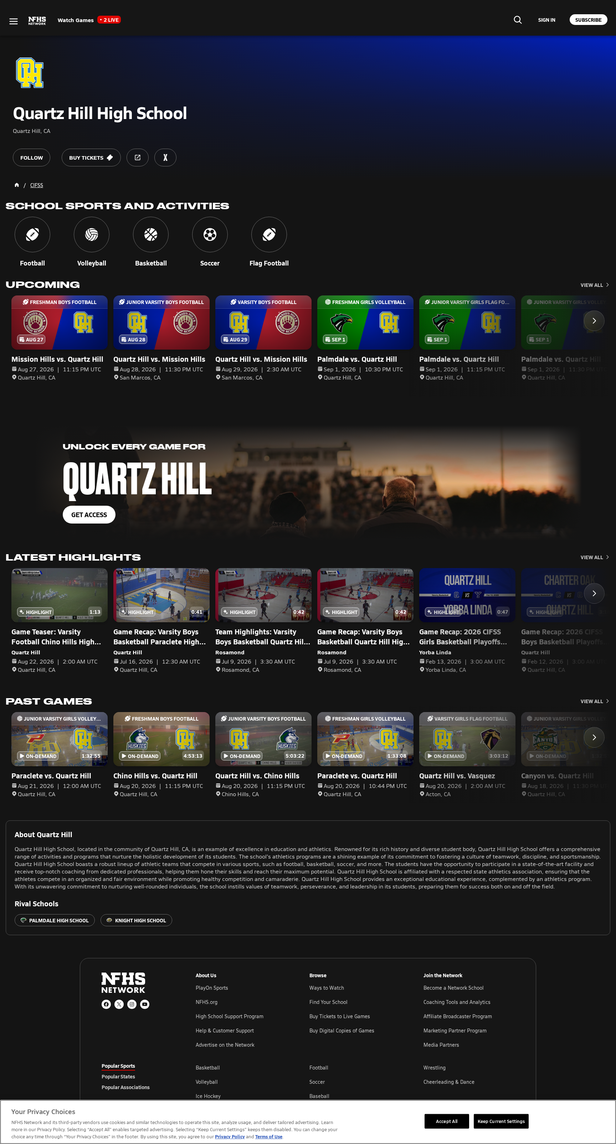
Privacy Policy (230, 1136)
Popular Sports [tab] (118, 1065)
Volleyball (207, 1081)
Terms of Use (268, 1136)
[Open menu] (13, 21)
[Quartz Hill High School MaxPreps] (165, 157)
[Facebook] (106, 1004)
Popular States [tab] (118, 1076)
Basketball (208, 1067)
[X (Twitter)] (119, 1004)
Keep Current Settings (501, 1121)
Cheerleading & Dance (448, 1081)
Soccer (317, 1081)
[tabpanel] (355, 1081)
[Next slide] (594, 320)
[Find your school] (517, 19)
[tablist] (137, 1076)
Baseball (319, 1096)
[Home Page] (17, 185)
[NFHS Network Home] (37, 21)
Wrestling (434, 1067)
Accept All (446, 1121)
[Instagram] (132, 1004)
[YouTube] (144, 1004)
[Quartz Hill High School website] (138, 157)
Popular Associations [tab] (126, 1086)
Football (318, 1067)
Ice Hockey (208, 1096)
